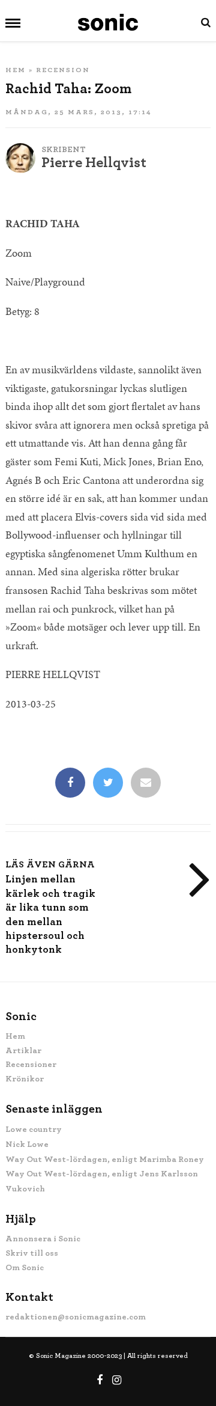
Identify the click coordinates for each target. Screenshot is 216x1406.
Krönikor (24, 1079)
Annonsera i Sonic (42, 1239)
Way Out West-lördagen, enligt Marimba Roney (104, 1159)
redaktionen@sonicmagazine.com (75, 1317)
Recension (63, 69)
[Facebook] (70, 784)
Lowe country (33, 1129)
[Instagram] (117, 1380)
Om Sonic (24, 1268)
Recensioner (30, 1064)
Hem (15, 69)
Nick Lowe (27, 1144)
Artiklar (23, 1051)
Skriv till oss (31, 1253)
